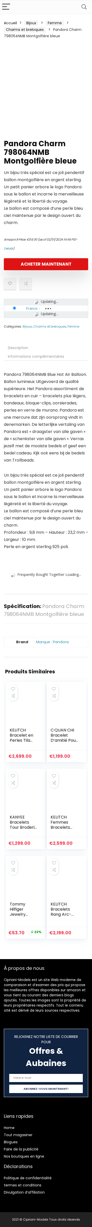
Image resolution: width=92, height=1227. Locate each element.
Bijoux (31, 23)
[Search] (84, 7)
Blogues (11, 1142)
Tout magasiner (18, 1134)
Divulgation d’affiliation (24, 1192)
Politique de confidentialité (28, 1178)
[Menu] (6, 7)
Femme (55, 23)
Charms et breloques (25, 29)
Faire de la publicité (21, 1149)
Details (8, 248)
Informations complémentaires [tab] (36, 356)
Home (9, 1127)
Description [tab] (18, 347)
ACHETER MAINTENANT (46, 264)
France (32, 308)
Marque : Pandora (52, 642)
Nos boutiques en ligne (24, 1156)
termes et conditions (22, 1185)
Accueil (10, 23)
